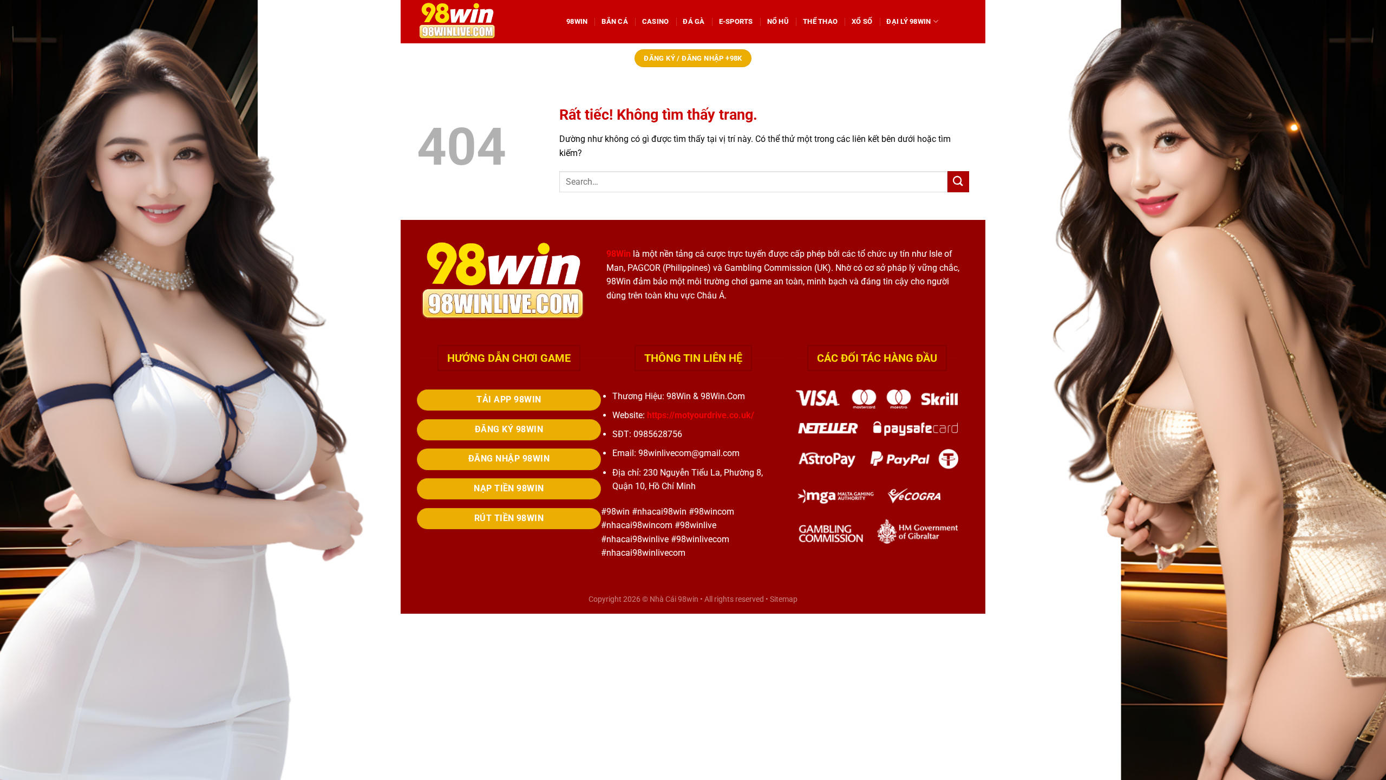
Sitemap (783, 599)
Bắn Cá (615, 21)
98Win (576, 21)
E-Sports (736, 21)
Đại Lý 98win (908, 21)
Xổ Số (862, 21)
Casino (655, 21)
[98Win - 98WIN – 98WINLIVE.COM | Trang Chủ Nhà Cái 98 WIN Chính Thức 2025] (483, 21)
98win (688, 599)
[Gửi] (958, 181)
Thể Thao (820, 21)
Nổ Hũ (778, 21)
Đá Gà (693, 21)
